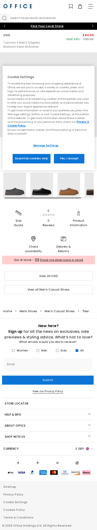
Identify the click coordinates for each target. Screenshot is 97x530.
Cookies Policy (14, 510)
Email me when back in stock (61, 260)
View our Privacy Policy (47, 391)
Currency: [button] (43, 449)
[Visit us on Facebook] (19, 463)
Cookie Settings (15, 502)
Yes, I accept (69, 158)
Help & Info (13, 414)
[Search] (4, 18)
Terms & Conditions (18, 517)
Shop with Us (15, 437)
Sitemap (9, 487)
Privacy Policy (13, 494)
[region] (48, 118)
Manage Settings (46, 145)
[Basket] (77, 6)
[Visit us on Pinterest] (39, 463)
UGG (6, 35)
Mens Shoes (28, 311)
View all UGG (48, 276)
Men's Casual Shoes (60, 311)
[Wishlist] (68, 6)
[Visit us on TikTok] (78, 463)
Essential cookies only (31, 158)
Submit (48, 380)
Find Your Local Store (47, 26)
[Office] (18, 6)
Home (7, 311)
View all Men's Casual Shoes (49, 289)
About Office (15, 426)
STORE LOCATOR (17, 403)
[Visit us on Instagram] (58, 463)
